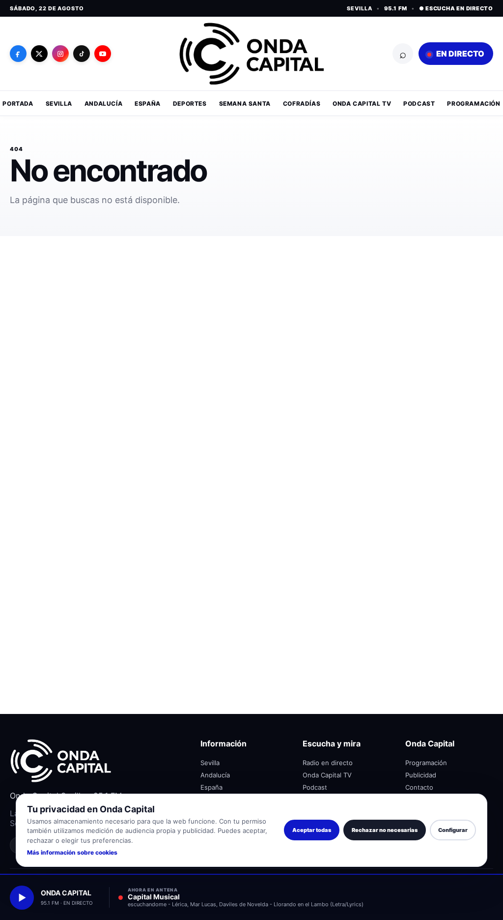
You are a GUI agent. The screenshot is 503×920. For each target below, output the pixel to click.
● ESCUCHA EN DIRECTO (456, 8)
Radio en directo (328, 763)
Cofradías (301, 103)
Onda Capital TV (362, 103)
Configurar (453, 830)
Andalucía (103, 103)
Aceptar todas (311, 830)
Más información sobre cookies (72, 852)
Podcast (419, 103)
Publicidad (420, 775)
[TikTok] (81, 53)
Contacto (419, 787)
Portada (17, 103)
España (148, 103)
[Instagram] (60, 53)
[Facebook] (18, 53)
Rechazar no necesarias (385, 830)
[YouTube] (102, 53)
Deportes (190, 103)
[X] (39, 53)
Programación (473, 103)
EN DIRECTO (459, 54)
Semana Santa (245, 103)
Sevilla (59, 103)
